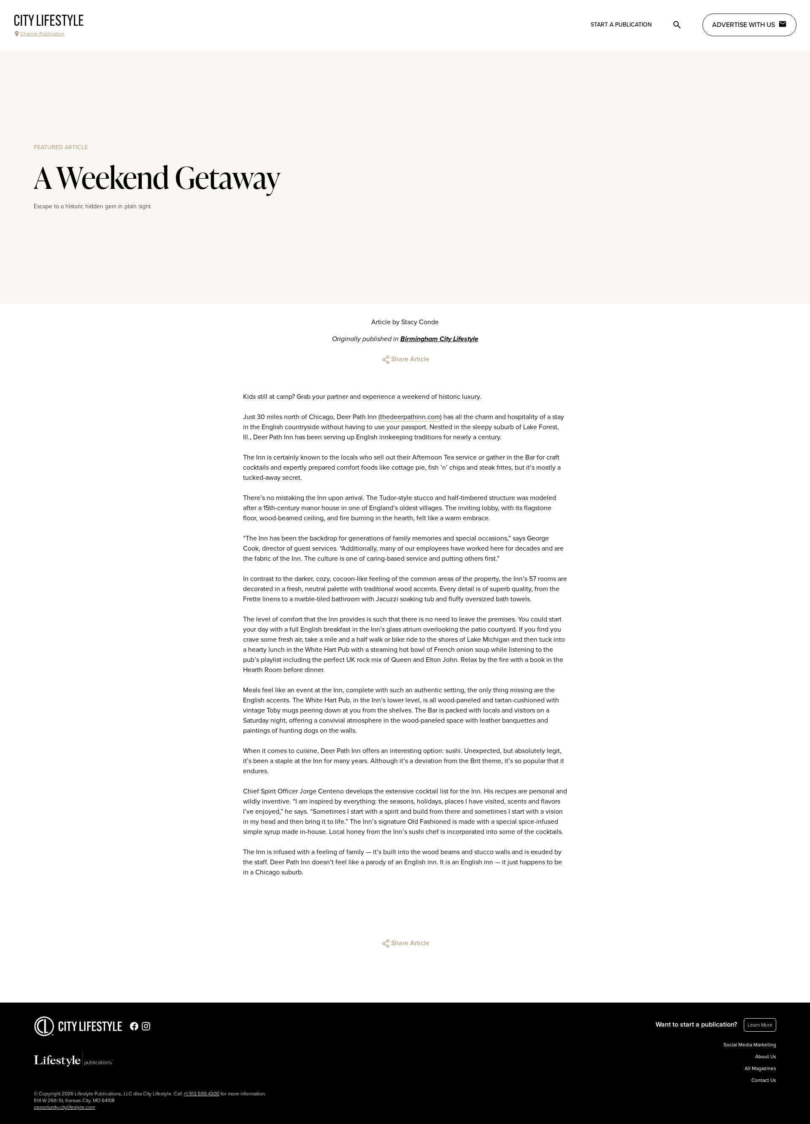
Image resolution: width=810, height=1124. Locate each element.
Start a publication (621, 24)
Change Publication (42, 34)
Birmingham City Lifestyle (439, 339)
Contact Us (763, 1080)
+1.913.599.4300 (201, 1094)
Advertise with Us (743, 25)
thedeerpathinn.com (410, 417)
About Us (765, 1056)
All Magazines (760, 1068)
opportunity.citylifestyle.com (64, 1107)
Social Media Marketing (750, 1045)
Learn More (760, 1025)
